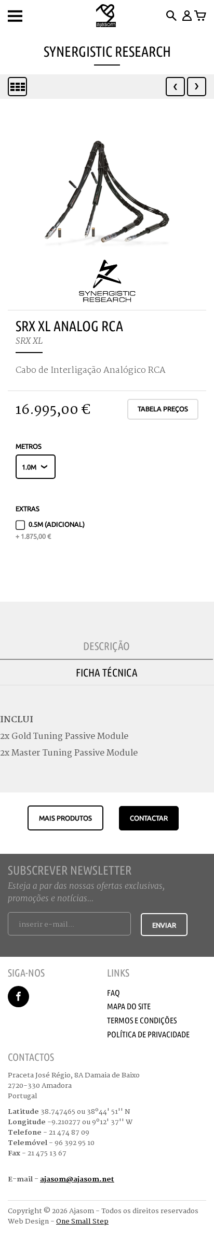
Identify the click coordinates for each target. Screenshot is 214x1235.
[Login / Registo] (186, 15)
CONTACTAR (149, 818)
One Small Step (82, 1221)
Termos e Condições (142, 1020)
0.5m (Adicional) (50, 530)
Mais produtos (65, 818)
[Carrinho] (200, 15)
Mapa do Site (129, 1006)
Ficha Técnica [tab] (107, 672)
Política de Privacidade (148, 1034)
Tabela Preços (163, 408)
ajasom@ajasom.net (77, 1179)
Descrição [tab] (106, 646)
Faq (113, 992)
